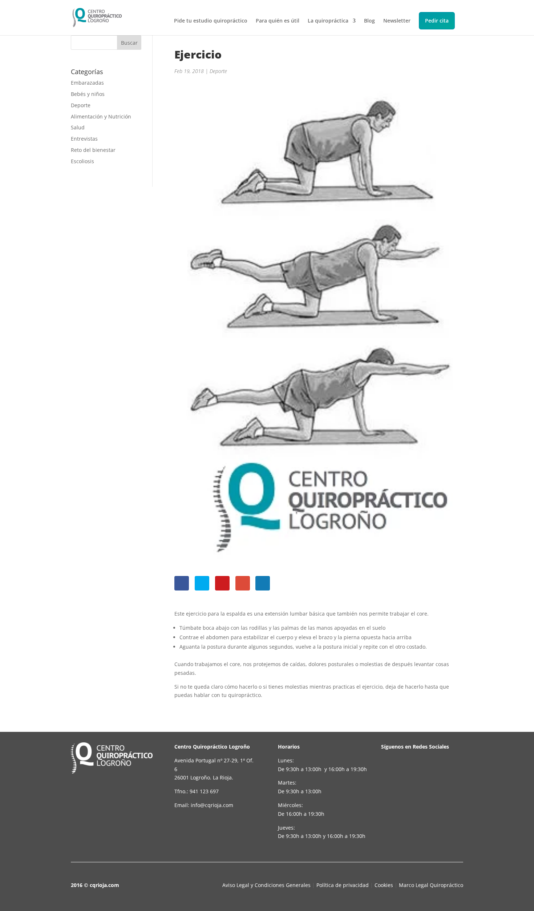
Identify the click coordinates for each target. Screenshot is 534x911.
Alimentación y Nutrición (101, 116)
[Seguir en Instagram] (441, 773)
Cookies (384, 885)
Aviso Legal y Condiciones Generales (266, 885)
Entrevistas (84, 138)
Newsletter (396, 21)
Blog (369, 21)
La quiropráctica (328, 21)
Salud (78, 127)
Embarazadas (87, 82)
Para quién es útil (277, 21)
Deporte (80, 105)
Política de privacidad (342, 885)
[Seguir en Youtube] (417, 773)
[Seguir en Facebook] (392, 773)
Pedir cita (437, 20)
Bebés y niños (88, 93)
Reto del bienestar (93, 149)
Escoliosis (82, 161)
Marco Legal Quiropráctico (431, 885)
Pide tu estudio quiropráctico (210, 21)
